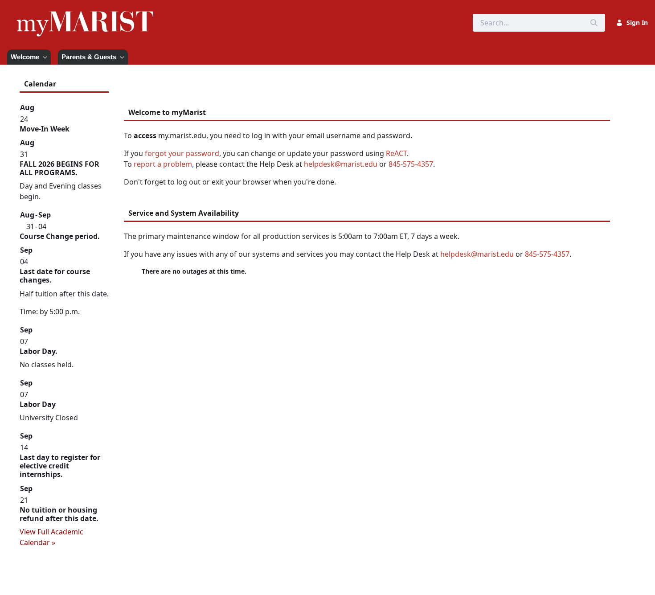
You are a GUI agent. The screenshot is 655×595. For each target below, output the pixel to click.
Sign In (637, 22)
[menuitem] (29, 57)
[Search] (594, 23)
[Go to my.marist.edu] (87, 22)
